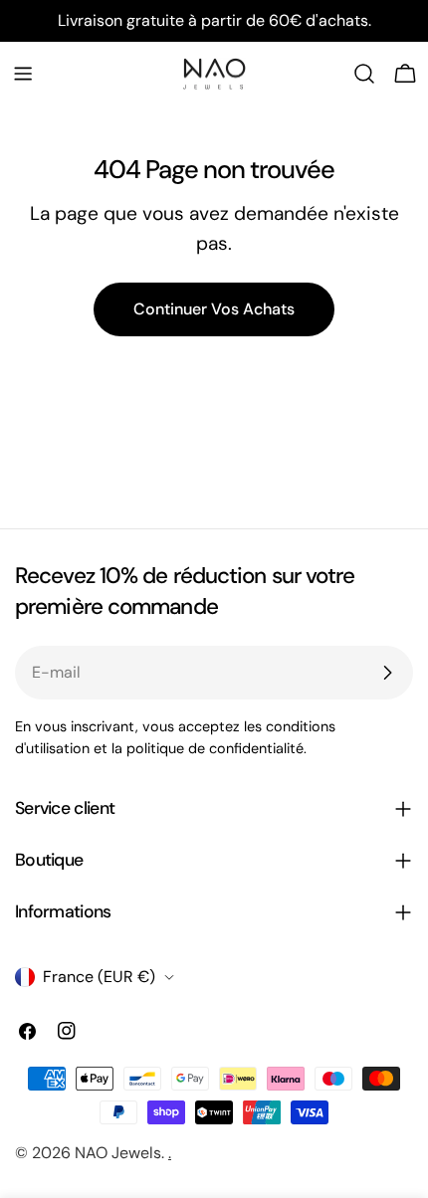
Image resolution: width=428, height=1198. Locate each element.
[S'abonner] (387, 673)
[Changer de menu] (23, 74)
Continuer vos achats (214, 309)
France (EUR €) (99, 976)
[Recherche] (364, 74)
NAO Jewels (118, 1152)
